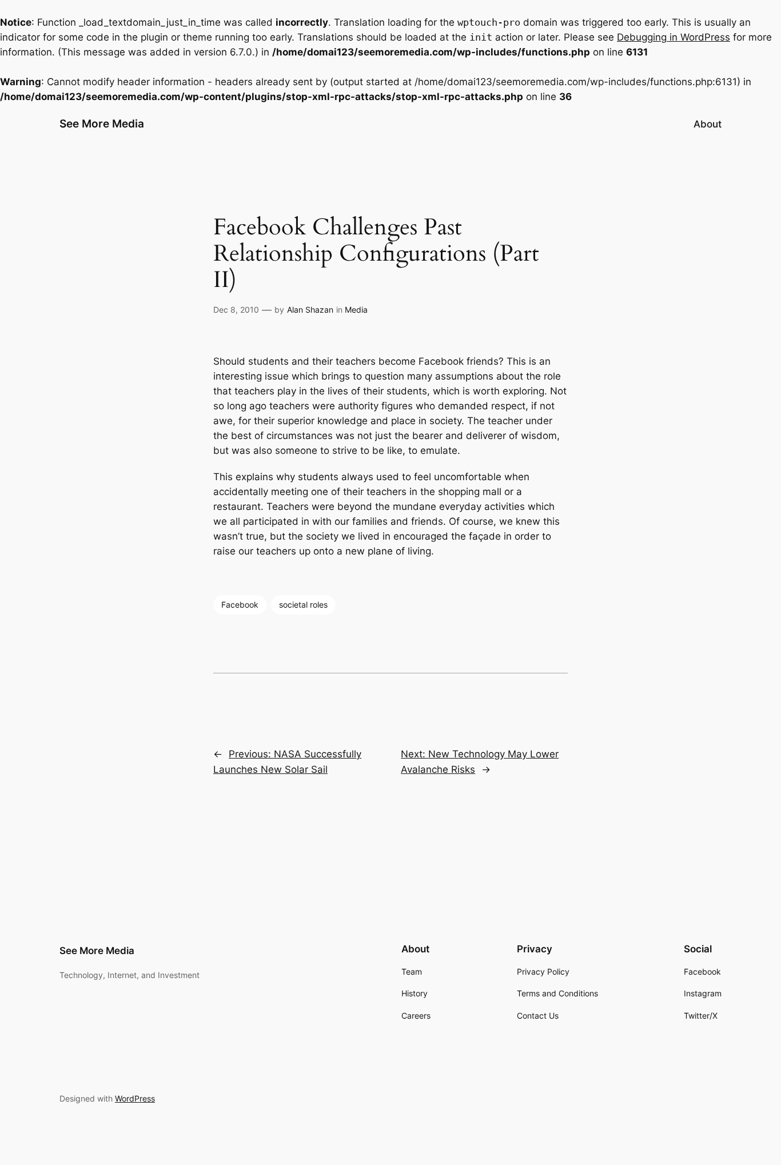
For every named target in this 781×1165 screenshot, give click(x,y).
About (708, 124)
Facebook (239, 604)
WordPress (135, 1098)
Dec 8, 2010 (236, 309)
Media (356, 309)
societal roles (303, 604)
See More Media (101, 123)
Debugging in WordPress (673, 37)
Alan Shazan (310, 309)
